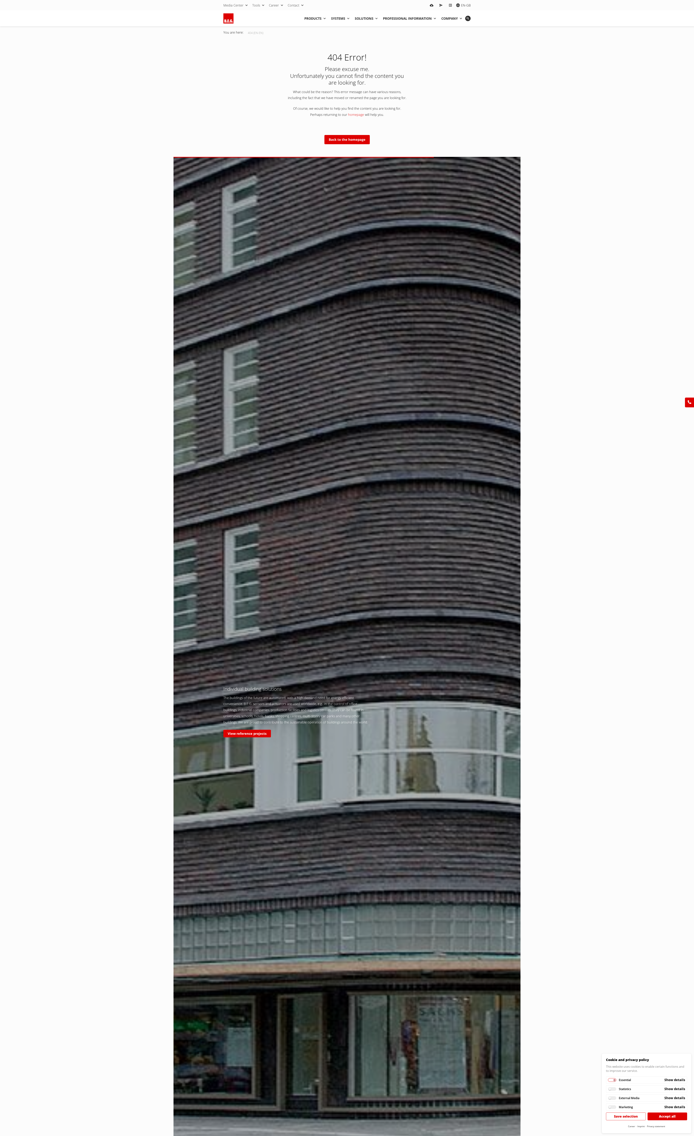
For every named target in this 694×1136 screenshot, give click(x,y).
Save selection (626, 1116)
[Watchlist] (450, 5)
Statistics (625, 1089)
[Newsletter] (441, 5)
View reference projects (247, 733)
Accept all (667, 1116)
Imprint (641, 1126)
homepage (356, 114)
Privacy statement (656, 1126)
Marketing (626, 1107)
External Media (629, 1098)
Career (631, 1126)
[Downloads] (431, 5)
